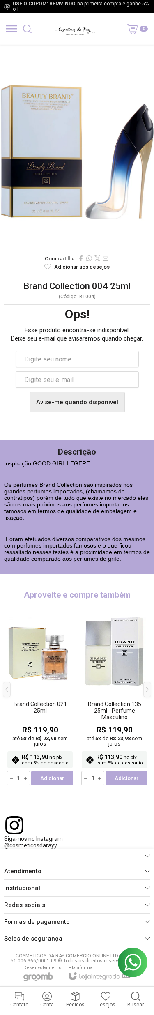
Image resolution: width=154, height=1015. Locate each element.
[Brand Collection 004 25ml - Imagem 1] (77, 147)
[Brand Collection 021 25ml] (40, 695)
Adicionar (52, 778)
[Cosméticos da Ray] (75, 28)
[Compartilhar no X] (97, 258)
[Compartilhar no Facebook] (81, 258)
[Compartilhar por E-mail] (105, 258)
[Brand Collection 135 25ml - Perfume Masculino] (114, 695)
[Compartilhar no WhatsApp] (89, 258)
